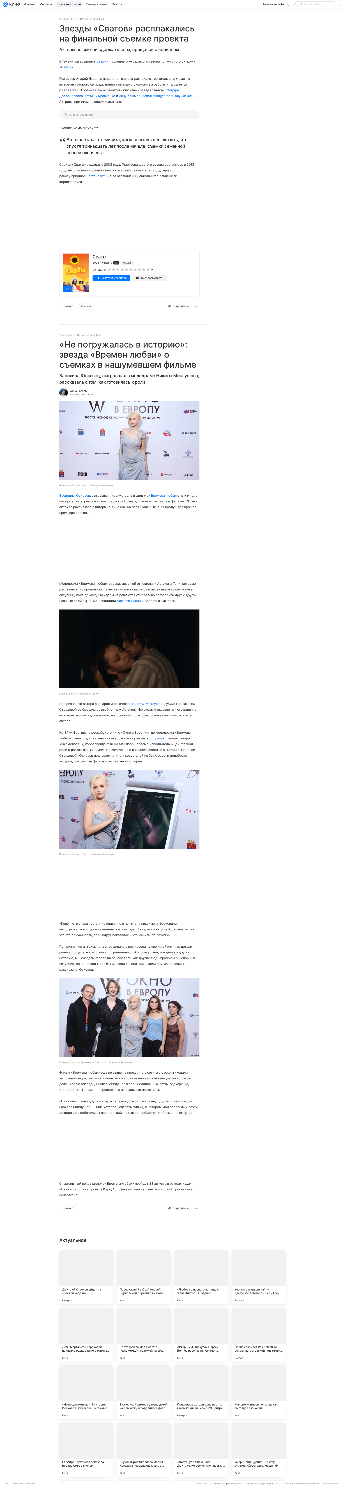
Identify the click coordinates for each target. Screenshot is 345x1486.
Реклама (30, 1483)
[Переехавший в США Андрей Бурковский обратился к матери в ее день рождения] (144, 1277)
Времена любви (163, 495)
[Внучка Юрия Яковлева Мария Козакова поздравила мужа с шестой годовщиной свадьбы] (144, 1450)
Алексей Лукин (129, 601)
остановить (97, 176)
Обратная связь (330, 1483)
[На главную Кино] (14, 4)
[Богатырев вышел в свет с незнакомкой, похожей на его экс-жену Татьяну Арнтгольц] (144, 1335)
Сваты (66, 67)
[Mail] (5, 4)
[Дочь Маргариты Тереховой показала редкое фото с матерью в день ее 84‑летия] (86, 1335)
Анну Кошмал (130, 96)
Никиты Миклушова (148, 704)
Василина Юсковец (74, 495)
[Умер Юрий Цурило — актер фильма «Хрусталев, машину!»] (259, 1450)
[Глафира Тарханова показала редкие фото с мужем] (86, 1450)
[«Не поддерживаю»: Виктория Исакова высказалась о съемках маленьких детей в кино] (86, 1392)
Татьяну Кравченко (100, 96)
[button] (129, 441)
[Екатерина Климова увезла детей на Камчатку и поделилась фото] (144, 1392)
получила (156, 738)
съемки (102, 61)
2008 (96, 262)
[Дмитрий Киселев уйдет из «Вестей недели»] (86, 1277)
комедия (127, 263)
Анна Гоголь (78, 391)
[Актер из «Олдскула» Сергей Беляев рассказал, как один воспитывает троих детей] (201, 1335)
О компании (17, 1483)
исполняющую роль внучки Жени (169, 96)
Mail (6, 1483)
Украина (106, 262)
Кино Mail (98, 18)
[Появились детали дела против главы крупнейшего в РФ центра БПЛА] (201, 1392)
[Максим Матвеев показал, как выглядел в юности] (259, 1392)
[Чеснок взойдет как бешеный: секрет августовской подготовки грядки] (259, 1335)
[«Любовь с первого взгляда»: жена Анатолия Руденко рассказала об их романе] (201, 1277)
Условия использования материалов (299, 1483)
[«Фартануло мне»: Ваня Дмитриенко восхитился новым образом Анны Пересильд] (201, 1450)
